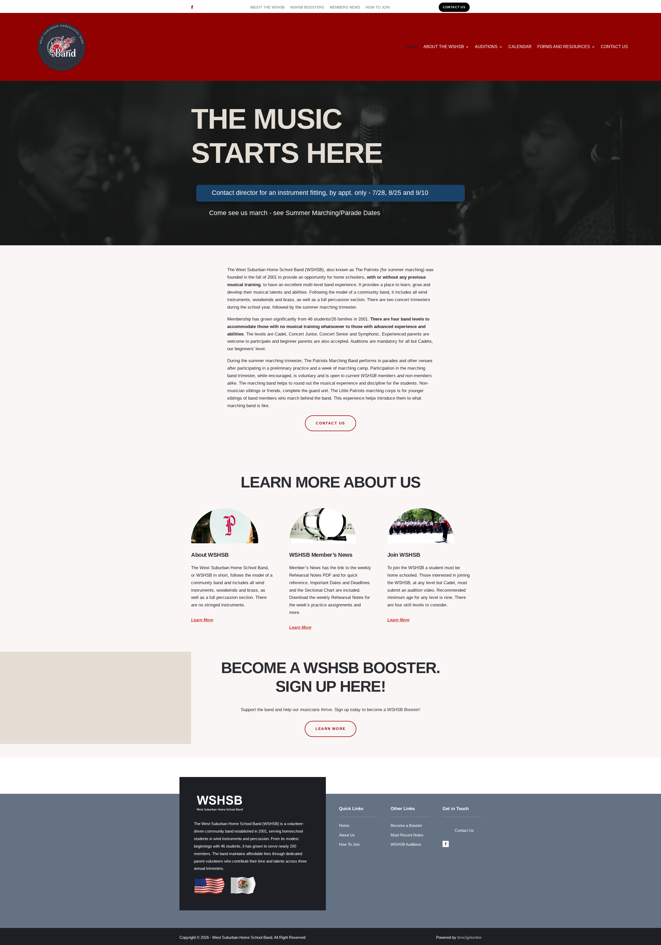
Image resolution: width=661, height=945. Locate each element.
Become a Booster (406, 825)
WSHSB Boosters (307, 7)
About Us (347, 835)
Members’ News (345, 7)
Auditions (486, 46)
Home (411, 46)
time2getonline (469, 937)
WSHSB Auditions (406, 844)
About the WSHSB (267, 7)
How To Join (349, 844)
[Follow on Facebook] (192, 7)
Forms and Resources (563, 46)
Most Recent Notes (407, 835)
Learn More (202, 620)
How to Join (378, 7)
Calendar (520, 46)
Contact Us (454, 7)
